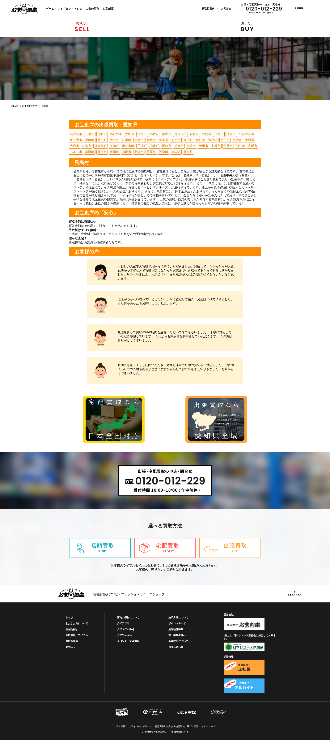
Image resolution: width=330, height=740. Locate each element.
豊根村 (188, 151)
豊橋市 (102, 151)
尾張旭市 (180, 134)
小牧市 (154, 134)
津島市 (139, 140)
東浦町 (114, 146)
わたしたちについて (77, 623)
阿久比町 (101, 146)
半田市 (225, 140)
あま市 (175, 140)
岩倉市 (194, 134)
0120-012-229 (264, 8)
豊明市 (206, 134)
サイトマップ (208, 726)
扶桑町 (126, 140)
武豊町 (154, 146)
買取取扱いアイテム (77, 635)
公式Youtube (124, 635)
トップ (69, 617)
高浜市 (252, 146)
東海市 (249, 140)
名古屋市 (76, 134)
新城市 (139, 151)
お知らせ (71, 647)
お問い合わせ (175, 647)
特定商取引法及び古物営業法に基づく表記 (176, 726)
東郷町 (89, 140)
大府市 (74, 146)
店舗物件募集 (175, 629)
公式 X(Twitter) (125, 629)
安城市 (215, 146)
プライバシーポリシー (140, 726)
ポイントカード (177, 623)
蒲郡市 (126, 151)
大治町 (188, 140)
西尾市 (228, 146)
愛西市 (151, 140)
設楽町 (163, 151)
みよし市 (76, 151)
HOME (14, 106)
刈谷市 (191, 146)
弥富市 (163, 140)
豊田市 (203, 146)
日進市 (218, 134)
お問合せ (226, 8)
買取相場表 (208, 8)
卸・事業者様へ (177, 635)
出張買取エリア (29, 106)
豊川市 (114, 151)
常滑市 (237, 140)
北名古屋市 (246, 134)
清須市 (231, 134)
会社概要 (120, 726)
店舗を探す (72, 629)
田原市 (151, 151)
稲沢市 (166, 134)
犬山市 (129, 134)
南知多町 (128, 146)
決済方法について (178, 617)
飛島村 (212, 140)
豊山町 (102, 140)
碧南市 (179, 146)
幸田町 (89, 151)
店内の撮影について (128, 617)
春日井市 (116, 134)
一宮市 (89, 134)
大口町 (114, 140)
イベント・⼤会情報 (128, 641)
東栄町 (175, 151)
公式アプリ (123, 623)
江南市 (142, 134)
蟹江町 (200, 140)
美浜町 (142, 146)
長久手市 (76, 140)
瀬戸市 (102, 134)
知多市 (86, 146)
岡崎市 (166, 146)
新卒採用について (178, 641)
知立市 (240, 146)
